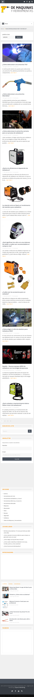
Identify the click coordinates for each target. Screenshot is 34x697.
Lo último (4, 583)
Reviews (6, 513)
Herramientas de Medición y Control (13, 498)
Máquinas (6, 506)
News (5, 510)
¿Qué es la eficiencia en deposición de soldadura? (15, 169)
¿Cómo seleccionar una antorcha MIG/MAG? (13, 95)
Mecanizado (7, 508)
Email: (4, 452)
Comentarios (17, 583)
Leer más (13, 72)
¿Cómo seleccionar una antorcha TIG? (14, 64)
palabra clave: (6, 34)
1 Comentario (15, 135)
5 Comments (15, 98)
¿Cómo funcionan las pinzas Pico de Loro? (19, 612)
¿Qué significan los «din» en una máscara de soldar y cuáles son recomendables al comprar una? (16, 244)
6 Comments (15, 172)
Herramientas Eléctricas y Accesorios (13, 501)
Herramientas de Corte (9, 496)
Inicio (2, 28)
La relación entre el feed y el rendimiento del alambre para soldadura (16, 206)
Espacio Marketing (20, 687)
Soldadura (6, 518)
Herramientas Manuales (10, 503)
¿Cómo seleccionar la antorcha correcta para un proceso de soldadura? (15, 132)
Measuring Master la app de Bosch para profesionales (20, 588)
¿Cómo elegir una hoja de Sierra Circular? (14, 539)
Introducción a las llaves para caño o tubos (19, 619)
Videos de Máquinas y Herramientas (12, 520)
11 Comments (15, 407)
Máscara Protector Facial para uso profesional (19, 602)
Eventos (6, 493)
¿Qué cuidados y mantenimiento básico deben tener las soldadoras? (15, 404)
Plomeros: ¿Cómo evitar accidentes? (19, 594)
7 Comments (15, 66)
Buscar (19, 37)
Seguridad (6, 515)
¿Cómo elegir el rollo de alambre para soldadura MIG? (15, 330)
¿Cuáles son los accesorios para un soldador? (13, 293)
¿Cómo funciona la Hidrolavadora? (12, 546)
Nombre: (4, 445)
